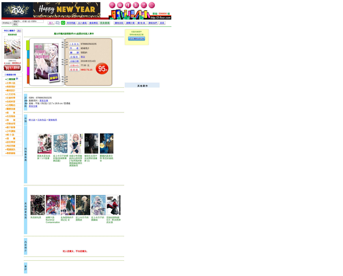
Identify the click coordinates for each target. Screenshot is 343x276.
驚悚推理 (52, 120)
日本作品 (42, 120)
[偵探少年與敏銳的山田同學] (76, 143)
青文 (83, 57)
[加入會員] (128, 8)
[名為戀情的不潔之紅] (68, 205)
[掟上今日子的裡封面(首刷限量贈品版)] (60, 143)
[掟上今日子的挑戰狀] (83, 205)
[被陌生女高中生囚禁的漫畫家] (91, 143)
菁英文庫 (44, 100)
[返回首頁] (162, 24)
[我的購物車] (120, 8)
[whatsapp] (63, 24)
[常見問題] (144, 8)
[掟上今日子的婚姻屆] (98, 205)
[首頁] (152, 8)
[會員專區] (93, 24)
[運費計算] (130, 24)
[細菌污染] (53, 205)
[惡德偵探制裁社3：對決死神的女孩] (114, 205)
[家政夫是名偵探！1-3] (44, 143)
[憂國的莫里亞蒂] (107, 143)
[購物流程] (119, 24)
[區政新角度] (12, 47)
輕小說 (32, 120)
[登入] (51, 24)
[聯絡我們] (152, 24)
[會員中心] (136, 8)
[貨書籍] (104, 24)
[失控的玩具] (37, 205)
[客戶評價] (58, 24)
